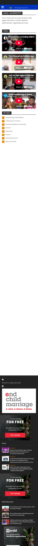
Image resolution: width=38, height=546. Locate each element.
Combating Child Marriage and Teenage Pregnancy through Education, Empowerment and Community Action (22, 460)
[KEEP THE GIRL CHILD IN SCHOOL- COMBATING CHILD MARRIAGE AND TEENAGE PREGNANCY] (5, 467)
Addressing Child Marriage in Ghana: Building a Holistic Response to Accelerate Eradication (21, 451)
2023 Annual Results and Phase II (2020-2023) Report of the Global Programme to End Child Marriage (22, 521)
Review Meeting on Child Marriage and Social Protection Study (21, 514)
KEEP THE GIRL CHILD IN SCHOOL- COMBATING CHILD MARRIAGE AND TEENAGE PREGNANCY (21, 468)
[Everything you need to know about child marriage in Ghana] (5, 508)
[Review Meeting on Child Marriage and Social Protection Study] (5, 515)
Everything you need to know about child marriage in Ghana (22, 507)
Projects (13, 448)
